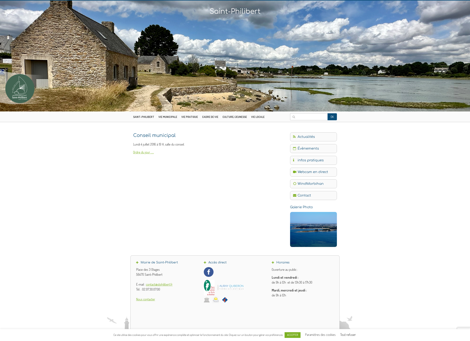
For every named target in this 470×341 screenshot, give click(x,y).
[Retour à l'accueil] (27, 88)
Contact (304, 195)
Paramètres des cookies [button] (320, 335)
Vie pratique (189, 117)
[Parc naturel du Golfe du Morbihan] (209, 287)
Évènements (308, 148)
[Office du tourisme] (225, 300)
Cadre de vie (210, 117)
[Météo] (215, 299)
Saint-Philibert (143, 117)
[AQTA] (230, 287)
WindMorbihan (311, 184)
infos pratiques (311, 160)
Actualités (306, 137)
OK (332, 117)
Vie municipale (167, 117)
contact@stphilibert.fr (159, 284)
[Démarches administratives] (207, 300)
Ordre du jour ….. (143, 152)
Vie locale (258, 117)
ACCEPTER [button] (292, 334)
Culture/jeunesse (235, 117)
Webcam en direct (313, 172)
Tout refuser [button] (348, 335)
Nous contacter (145, 299)
